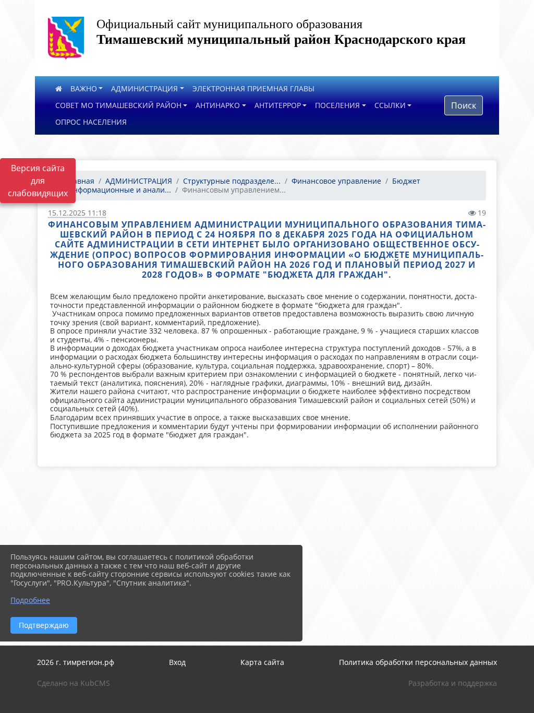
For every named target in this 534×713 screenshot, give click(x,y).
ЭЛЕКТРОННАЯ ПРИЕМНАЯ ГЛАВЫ (253, 88)
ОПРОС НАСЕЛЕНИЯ (91, 122)
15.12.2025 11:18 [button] (77, 213)
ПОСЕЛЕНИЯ (337, 105)
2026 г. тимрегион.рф (75, 662)
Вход (177, 662)
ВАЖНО (83, 88)
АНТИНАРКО (218, 105)
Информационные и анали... (119, 190)
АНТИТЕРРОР (277, 105)
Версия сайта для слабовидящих (38, 180)
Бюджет (406, 181)
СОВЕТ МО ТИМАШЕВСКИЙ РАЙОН (118, 105)
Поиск (463, 105)
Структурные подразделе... (232, 181)
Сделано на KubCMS (73, 683)
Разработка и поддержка (452, 683)
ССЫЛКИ (390, 105)
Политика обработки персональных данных (418, 662)
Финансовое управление (336, 181)
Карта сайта (262, 662)
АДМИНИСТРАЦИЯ (144, 88)
